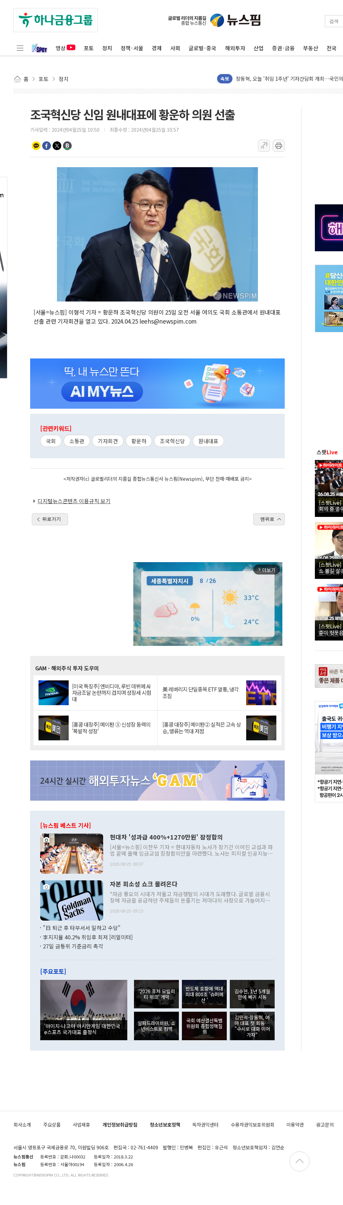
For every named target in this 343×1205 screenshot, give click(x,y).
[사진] (71, 853)
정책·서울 (132, 48)
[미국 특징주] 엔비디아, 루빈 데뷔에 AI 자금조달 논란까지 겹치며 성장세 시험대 (111, 692)
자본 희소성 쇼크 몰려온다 (144, 884)
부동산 (310, 48)
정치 (107, 48)
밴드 (67, 145)
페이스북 (46, 145)
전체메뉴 (20, 48)
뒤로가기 (51, 519)
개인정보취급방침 (119, 1124)
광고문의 (325, 1124)
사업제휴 (81, 1124)
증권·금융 (283, 48)
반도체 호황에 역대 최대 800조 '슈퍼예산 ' (204, 994)
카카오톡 (36, 145)
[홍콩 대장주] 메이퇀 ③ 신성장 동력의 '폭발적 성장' (111, 727)
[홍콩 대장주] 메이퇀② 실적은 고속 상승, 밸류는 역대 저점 (201, 727)
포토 (89, 48)
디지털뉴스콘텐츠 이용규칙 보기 (74, 501)
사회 (175, 48)
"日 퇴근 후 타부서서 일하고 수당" (82, 927)
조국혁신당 (172, 441)
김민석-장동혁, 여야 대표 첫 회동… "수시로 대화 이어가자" (252, 1026)
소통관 (76, 441)
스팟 (327, 452)
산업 (259, 48)
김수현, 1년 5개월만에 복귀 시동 (252, 994)
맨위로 (267, 519)
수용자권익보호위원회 (252, 1124)
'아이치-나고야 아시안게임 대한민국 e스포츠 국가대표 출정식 (82, 1029)
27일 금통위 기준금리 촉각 (73, 946)
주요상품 (52, 1124)
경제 (157, 48)
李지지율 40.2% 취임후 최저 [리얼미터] (88, 937)
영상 (61, 48)
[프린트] (279, 146)
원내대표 (208, 441)
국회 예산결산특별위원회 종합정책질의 (204, 1026)
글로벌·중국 (202, 48)
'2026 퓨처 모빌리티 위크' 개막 (156, 994)
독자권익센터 (205, 1124)
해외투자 (235, 48)
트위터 (57, 145)
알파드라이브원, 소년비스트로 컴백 (156, 1025)
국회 (51, 441)
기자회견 (108, 441)
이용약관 (295, 1124)
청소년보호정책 (165, 1124)
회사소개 (22, 1124)
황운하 (138, 441)
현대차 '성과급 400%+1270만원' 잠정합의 (166, 837)
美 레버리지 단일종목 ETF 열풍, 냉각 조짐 (200, 692)
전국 (332, 48)
